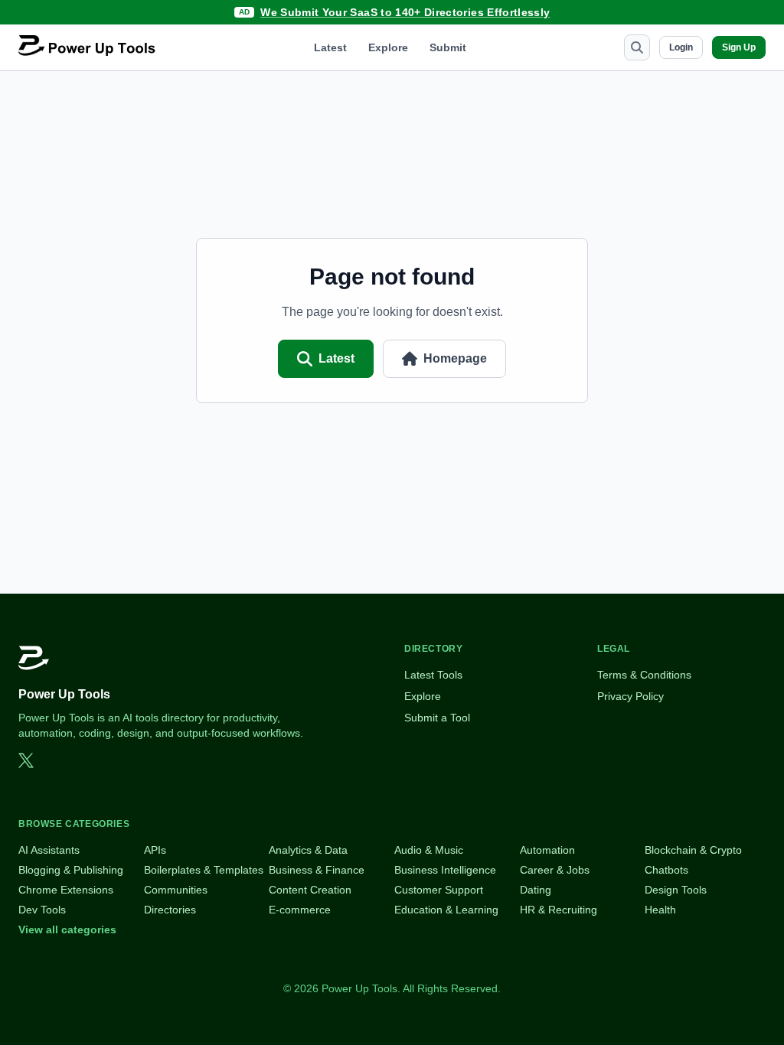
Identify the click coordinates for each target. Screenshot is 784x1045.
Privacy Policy (630, 696)
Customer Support (438, 890)
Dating (535, 890)
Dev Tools (42, 909)
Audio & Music (428, 850)
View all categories (67, 929)
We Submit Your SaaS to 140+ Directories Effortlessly (405, 12)
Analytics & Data (308, 850)
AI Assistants (49, 850)
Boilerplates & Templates (203, 870)
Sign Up (739, 47)
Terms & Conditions (644, 675)
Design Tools (676, 890)
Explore (388, 47)
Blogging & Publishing (70, 870)
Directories (170, 909)
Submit (448, 47)
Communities (175, 890)
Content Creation (310, 890)
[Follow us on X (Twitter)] (26, 760)
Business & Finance (316, 870)
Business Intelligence (445, 870)
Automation (547, 850)
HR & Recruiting (558, 909)
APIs (155, 850)
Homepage (455, 358)
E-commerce (300, 909)
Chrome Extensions (65, 890)
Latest (330, 47)
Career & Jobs (555, 870)
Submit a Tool (437, 717)
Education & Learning (446, 909)
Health (660, 909)
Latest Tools (433, 675)
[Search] (637, 47)
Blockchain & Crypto (693, 850)
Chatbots (666, 870)
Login (681, 47)
